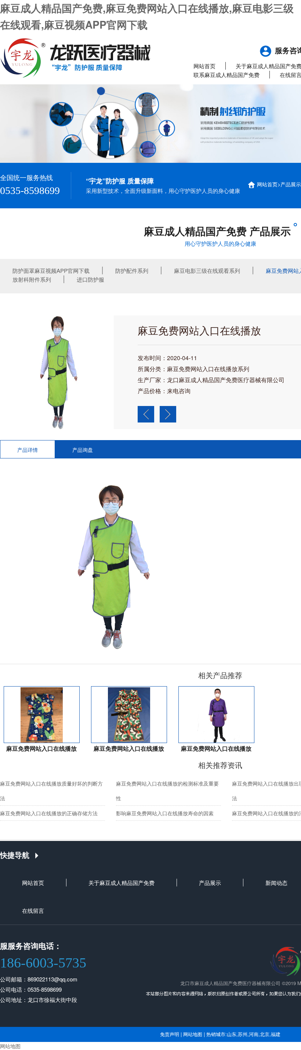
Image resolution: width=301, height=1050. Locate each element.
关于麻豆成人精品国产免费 (121, 882)
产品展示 (290, 184)
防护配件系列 (131, 270)
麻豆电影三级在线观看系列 (207, 270)
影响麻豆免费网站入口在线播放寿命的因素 (165, 813)
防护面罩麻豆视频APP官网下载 (51, 270)
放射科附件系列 (31, 279)
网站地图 (192, 1034)
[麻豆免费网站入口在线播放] (42, 714)
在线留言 (33, 910)
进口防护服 (90, 279)
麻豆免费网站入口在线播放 (41, 748)
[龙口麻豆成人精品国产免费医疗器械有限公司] (75, 57)
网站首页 (204, 66)
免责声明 (169, 1034)
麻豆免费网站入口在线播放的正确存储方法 (49, 813)
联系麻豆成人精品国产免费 (226, 74)
